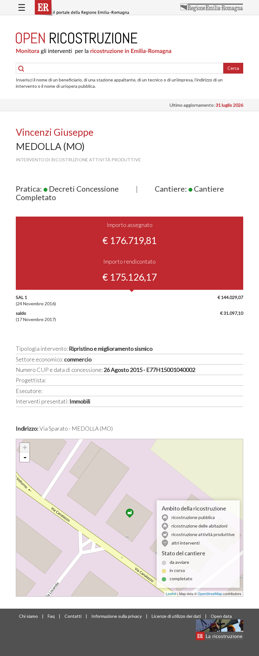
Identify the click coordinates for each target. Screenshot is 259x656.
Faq (51, 616)
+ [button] (25, 447)
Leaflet (171, 593)
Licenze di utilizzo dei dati (176, 616)
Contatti (72, 616)
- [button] (25, 457)
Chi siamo (28, 616)
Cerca (233, 68)
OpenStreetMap (210, 593)
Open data (221, 616)
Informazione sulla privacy (116, 616)
